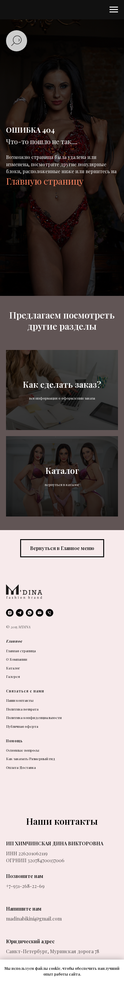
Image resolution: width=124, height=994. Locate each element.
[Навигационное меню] (114, 10)
